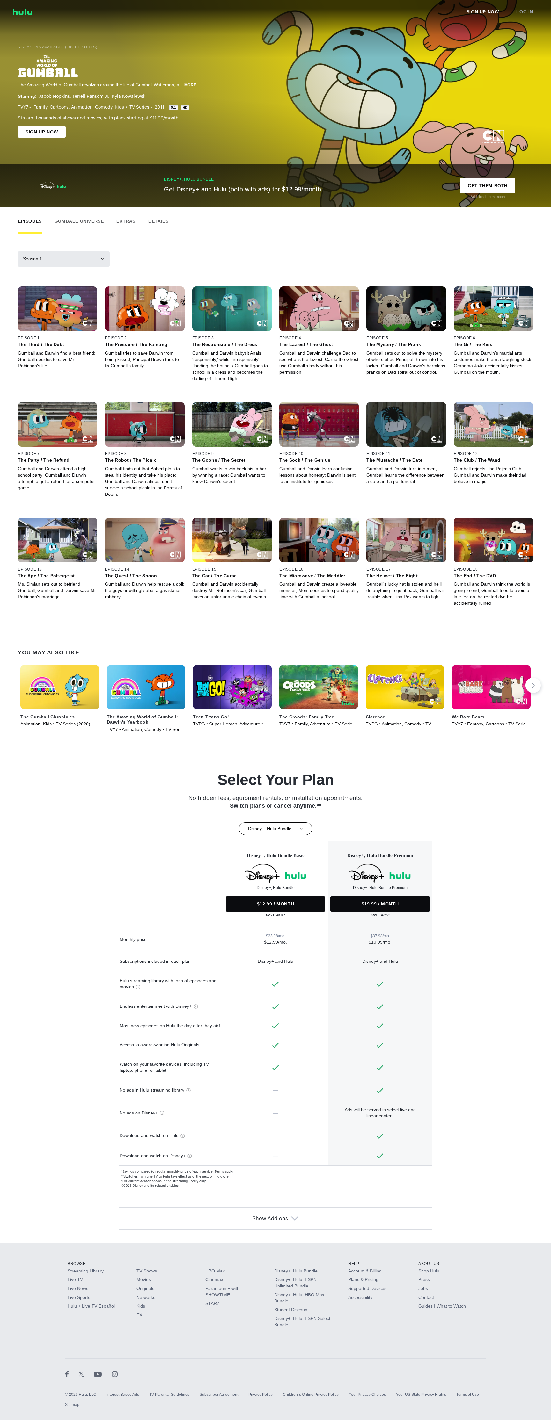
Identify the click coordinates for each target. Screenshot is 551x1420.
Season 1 (32, 258)
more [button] (190, 85)
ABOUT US (428, 1263)
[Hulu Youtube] (103, 1374)
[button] (30, 219)
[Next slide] (533, 685)
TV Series (139, 107)
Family (40, 107)
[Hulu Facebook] (72, 1374)
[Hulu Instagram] (115, 1374)
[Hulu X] (86, 1374)
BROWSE (77, 1263)
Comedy (103, 107)
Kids (119, 107)
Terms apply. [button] (224, 1171)
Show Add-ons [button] (270, 1218)
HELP (353, 1263)
